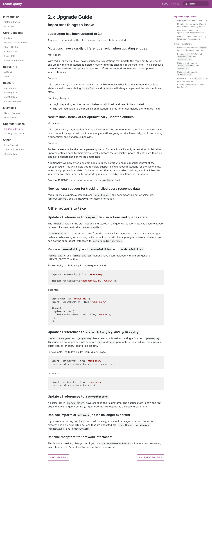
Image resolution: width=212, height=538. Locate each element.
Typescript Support (14, 149)
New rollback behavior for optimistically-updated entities (190, 31)
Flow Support (11, 145)
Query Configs (11, 47)
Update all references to (187, 73)
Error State (9, 56)
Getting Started (12, 22)
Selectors (9, 76)
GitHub (175, 3)
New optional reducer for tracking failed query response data (191, 37)
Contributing (10, 154)
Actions (8, 72)
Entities (8, 38)
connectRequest (12, 101)
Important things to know (185, 16)
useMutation (10, 97)
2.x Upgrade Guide (14, 129)
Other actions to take (183, 44)
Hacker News (11, 117)
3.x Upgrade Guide (14, 133)
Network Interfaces (14, 60)
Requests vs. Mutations (16, 42)
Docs (165, 3)
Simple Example (12, 113)
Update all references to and (188, 65)
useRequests (10, 92)
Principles (9, 26)
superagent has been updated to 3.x (192, 20)
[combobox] (196, 3)
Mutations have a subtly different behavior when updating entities (191, 25)
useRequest (10, 88)
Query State (10, 51)
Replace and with (189, 56)
